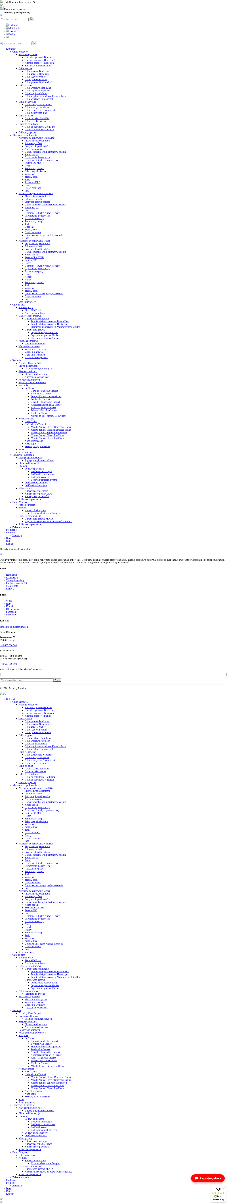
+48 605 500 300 (8, 664)
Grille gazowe (25, 68)
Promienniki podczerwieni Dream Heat (50, 321)
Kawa (21, 449)
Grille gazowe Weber (35, 76)
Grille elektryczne (27, 101)
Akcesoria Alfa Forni (35, 313)
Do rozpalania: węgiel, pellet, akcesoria (44, 235)
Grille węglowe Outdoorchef (39, 99)
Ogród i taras (18, 304)
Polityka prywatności (16, 583)
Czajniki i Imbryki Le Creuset (45, 402)
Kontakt (10, 543)
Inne (27, 190)
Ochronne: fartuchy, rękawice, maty (42, 160)
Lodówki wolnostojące (36, 485)
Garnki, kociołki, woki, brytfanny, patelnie (45, 151)
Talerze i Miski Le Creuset (44, 410)
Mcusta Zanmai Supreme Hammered (49, 432)
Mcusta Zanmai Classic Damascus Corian (51, 427)
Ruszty (28, 185)
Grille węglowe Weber (36, 93)
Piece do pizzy (26, 307)
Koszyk (13, 31)
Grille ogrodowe (20, 51)
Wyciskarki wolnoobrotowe (32, 382)
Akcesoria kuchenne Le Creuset (46, 404)
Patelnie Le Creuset (40, 399)
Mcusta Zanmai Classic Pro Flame (47, 438)
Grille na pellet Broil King (37, 118)
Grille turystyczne (27, 132)
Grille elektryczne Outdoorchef (40, 110)
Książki (28, 277)
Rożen (28, 165)
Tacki (27, 179)
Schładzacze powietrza (30, 499)
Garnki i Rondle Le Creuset (44, 390)
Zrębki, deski (31, 176)
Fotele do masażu (27, 504)
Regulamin (11, 574)
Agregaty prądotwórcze (30, 457)
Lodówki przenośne (34, 468)
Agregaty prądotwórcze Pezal (39, 460)
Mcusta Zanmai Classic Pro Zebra (47, 435)
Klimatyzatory (25, 488)
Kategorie (11, 49)
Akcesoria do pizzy (34, 149)
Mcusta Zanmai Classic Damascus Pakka (51, 429)
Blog (8, 538)
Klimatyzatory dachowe (36, 491)
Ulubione (13, 25)
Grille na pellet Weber (35, 121)
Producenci (11, 529)
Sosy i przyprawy (27, 302)
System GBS (31, 260)
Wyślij (57, 680)
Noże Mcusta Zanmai (35, 424)
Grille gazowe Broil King (37, 71)
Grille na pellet (26, 115)
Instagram (11, 614)
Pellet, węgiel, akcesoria (36, 171)
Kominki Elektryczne (35, 510)
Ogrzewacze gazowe (35, 329)
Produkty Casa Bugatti (30, 363)
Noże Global (31, 421)
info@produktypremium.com (14, 626)
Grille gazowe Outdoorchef (38, 82)
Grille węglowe (26, 85)
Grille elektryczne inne (36, 113)
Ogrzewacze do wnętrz (30, 516)
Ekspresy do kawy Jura (36, 374)
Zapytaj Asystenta (210, 1178)
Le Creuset (30, 388)
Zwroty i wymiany (15, 580)
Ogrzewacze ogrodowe (30, 315)
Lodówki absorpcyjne (41, 471)
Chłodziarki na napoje (29, 463)
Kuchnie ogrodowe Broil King (40, 60)
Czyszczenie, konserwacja (37, 157)
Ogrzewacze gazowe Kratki (44, 332)
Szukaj (12, 34)
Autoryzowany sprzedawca (19, 5)
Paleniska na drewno (35, 343)
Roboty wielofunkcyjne (30, 379)
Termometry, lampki (34, 168)
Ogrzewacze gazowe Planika (45, 335)
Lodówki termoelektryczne (44, 479)
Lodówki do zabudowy (36, 482)
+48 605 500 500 (8, 645)
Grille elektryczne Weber (37, 107)
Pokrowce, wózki (33, 143)
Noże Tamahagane (34, 441)
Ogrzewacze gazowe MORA (39, 518)
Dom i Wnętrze (19, 502)
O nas (9, 600)
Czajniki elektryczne (28, 365)
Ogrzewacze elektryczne (37, 318)
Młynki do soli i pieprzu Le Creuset (48, 416)
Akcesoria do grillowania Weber (34, 240)
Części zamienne (33, 188)
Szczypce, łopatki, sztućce (37, 146)
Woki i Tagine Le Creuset (43, 407)
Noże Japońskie (26, 418)
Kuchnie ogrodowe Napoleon (39, 62)
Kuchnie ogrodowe (28, 54)
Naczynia (23, 385)
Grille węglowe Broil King (38, 87)
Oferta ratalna (12, 609)
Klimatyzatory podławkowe (38, 493)
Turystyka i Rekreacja (23, 454)
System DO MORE (34, 163)
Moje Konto (12, 586)
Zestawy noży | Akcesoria (37, 446)
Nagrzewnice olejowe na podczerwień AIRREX (48, 521)
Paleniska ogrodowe (28, 340)
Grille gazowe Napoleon (37, 74)
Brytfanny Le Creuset (41, 393)
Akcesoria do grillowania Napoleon (36, 193)
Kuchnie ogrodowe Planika (38, 65)
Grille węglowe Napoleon (37, 90)
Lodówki (23, 466)
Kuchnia (16, 360)
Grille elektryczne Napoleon (38, 104)
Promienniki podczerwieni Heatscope (49, 324)
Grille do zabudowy (28, 124)
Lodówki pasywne (40, 477)
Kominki (23, 507)
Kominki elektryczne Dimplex (45, 513)
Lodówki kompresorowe (43, 474)
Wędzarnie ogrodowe (29, 346)
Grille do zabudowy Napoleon (39, 129)
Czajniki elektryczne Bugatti (38, 368)
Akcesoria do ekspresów (37, 377)
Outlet (9, 541)
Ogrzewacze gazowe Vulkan (45, 338)
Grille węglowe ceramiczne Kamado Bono (45, 96)
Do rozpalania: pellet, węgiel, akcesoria (44, 293)
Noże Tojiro (30, 443)
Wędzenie (29, 174)
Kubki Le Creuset (39, 413)
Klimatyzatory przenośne (37, 496)
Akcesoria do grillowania (24, 135)
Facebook (11, 611)
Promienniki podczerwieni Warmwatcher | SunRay (55, 327)
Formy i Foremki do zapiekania (46, 396)
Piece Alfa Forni (33, 310)
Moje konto (14, 28)
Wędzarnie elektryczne (36, 349)
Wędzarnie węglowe (35, 354)
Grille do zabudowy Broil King (40, 126)
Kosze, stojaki (31, 154)
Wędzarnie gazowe (34, 352)
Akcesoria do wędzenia (36, 357)
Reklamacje (12, 577)
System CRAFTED (34, 257)
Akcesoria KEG (32, 182)
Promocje (10, 532)
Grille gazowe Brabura (36, 79)
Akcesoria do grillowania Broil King (36, 138)
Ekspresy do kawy (28, 371)
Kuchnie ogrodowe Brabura (38, 57)
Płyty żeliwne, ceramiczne (37, 140)
